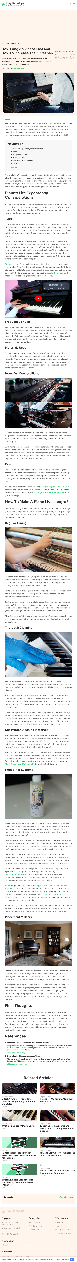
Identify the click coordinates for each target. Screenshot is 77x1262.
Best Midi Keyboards (10, 1234)
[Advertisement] (38, 27)
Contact (58, 1226)
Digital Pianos (7, 1097)
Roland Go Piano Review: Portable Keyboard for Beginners (57, 1171)
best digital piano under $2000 (54, 487)
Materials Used (19, 157)
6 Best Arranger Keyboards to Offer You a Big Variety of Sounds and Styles (18, 1101)
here (56, 60)
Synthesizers (33, 1230)
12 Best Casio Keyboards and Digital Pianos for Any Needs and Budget (57, 1128)
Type (15, 152)
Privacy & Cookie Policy (64, 1230)
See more (14, 167)
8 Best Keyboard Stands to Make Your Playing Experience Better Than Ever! (18, 1182)
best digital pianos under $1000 (48, 493)
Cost (15, 163)
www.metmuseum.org (16, 1053)
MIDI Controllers (35, 1226)
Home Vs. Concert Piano (23, 160)
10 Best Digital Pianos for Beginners (10, 1223)
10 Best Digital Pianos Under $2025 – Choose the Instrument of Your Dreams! (19, 1155)
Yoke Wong (18, 68)
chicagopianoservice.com (17, 1064)
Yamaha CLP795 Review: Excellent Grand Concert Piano (57, 1154)
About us (59, 1222)
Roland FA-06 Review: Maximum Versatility (56, 1100)
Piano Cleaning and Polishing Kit (20, 764)
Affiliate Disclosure (63, 1233)
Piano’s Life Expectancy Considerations (27, 149)
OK (72, 1259)
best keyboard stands (56, 273)
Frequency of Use (20, 155)
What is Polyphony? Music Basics (18, 1126)
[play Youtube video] (38, 299)
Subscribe (27, 1245)
